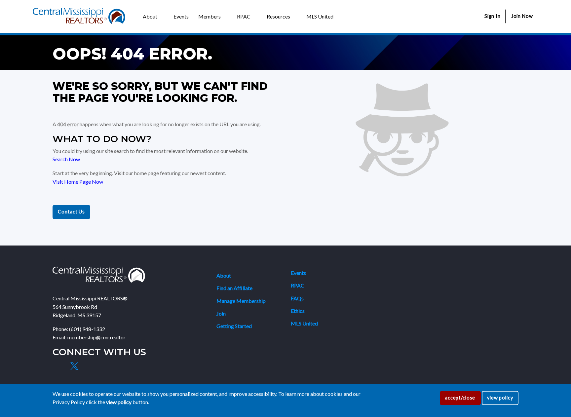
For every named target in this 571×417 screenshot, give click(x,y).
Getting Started (234, 326)
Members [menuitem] (209, 16)
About (223, 275)
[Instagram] (89, 366)
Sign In (492, 16)
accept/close (460, 397)
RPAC (297, 285)
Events (298, 273)
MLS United (304, 323)
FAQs (297, 298)
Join (221, 313)
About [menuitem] (150, 16)
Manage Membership (241, 301)
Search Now (66, 159)
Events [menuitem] (181, 16)
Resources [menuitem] (278, 16)
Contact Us (71, 211)
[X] (74, 366)
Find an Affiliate (234, 288)
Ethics (298, 311)
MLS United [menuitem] (319, 16)
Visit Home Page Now (78, 181)
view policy (500, 397)
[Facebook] (59, 366)
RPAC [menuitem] (243, 16)
